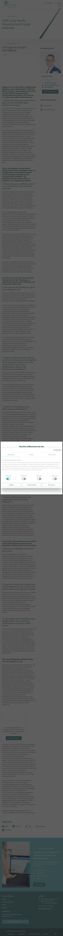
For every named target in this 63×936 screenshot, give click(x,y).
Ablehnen (11, 485)
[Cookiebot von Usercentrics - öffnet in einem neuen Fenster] (54, 450)
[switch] (24, 479)
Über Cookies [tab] (52, 454)
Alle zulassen (51, 485)
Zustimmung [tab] (11, 454)
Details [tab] (31, 454)
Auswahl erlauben (31, 485)
